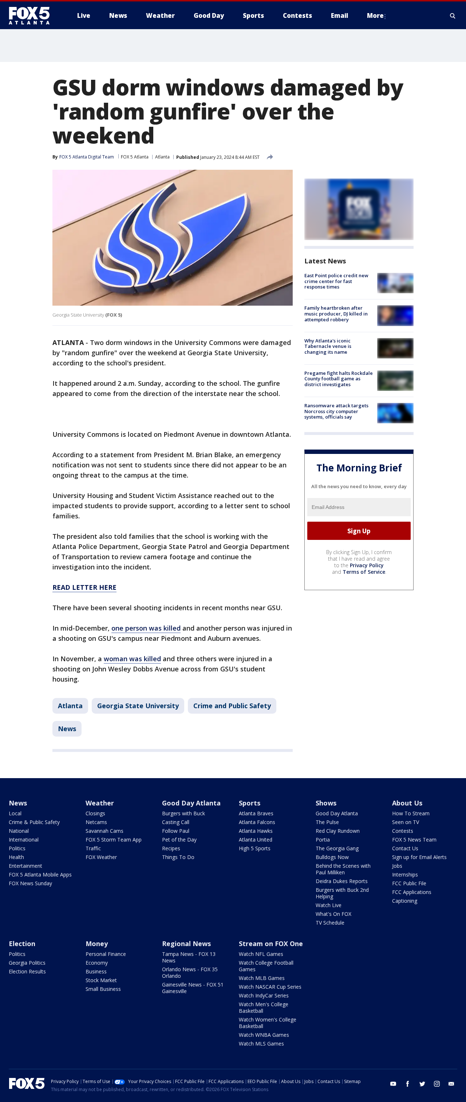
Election (22, 943)
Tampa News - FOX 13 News (189, 957)
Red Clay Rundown (338, 830)
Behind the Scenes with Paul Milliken (343, 869)
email (451, 1084)
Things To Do (178, 857)
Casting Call (175, 822)
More (375, 15)
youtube (393, 1084)
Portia (323, 839)
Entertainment (25, 865)
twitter (422, 1084)
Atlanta (162, 157)
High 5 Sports (254, 848)
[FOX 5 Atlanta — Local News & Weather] (33, 15)
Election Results (27, 971)
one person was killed (146, 628)
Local (15, 813)
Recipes (171, 848)
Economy (97, 962)
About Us (407, 803)
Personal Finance (106, 953)
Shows (326, 803)
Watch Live (328, 905)
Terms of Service (364, 571)
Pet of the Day (179, 839)
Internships (405, 874)
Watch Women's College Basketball (267, 1023)
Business (96, 971)
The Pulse (327, 822)
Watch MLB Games (262, 977)
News (67, 728)
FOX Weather (101, 857)
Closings (95, 813)
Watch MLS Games (261, 1043)
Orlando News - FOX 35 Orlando (190, 972)
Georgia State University (138, 705)
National (19, 830)
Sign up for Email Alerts (419, 857)
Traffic (93, 848)
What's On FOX (333, 913)
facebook (408, 1084)
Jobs (397, 865)
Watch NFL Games (261, 953)
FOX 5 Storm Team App (114, 839)
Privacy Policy (367, 565)
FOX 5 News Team (414, 839)
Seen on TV (405, 822)
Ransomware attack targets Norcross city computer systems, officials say (336, 411)
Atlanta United (255, 839)
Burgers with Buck (183, 813)
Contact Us (405, 848)
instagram (437, 1084)
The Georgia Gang (337, 848)
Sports (249, 803)
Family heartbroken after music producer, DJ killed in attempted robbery (336, 313)
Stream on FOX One (271, 943)
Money (97, 943)
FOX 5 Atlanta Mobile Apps (40, 874)
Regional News (186, 943)
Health (16, 857)
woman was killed (132, 658)
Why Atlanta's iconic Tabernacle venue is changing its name (327, 346)
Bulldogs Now (332, 857)
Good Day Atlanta (191, 803)
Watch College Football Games (266, 966)
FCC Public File (409, 883)
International (24, 839)
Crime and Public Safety (232, 705)
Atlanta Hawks (256, 830)
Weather (100, 803)
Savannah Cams (104, 830)
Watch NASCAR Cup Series (270, 986)
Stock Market (101, 980)
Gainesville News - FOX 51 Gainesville (193, 988)
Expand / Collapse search (453, 15)
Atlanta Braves (256, 813)
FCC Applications (411, 892)
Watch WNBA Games (264, 1034)
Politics (17, 848)
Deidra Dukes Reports (342, 881)
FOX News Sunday (30, 883)
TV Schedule (330, 922)
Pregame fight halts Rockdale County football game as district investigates (338, 379)
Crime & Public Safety (34, 822)
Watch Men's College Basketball (263, 1007)
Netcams (96, 822)
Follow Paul (175, 830)
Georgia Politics (27, 962)
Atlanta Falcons (257, 822)
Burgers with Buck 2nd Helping (342, 893)
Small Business (103, 988)
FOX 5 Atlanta (135, 157)
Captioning (404, 900)
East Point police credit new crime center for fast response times (336, 281)
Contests (402, 830)
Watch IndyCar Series (264, 995)
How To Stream (411, 813)
